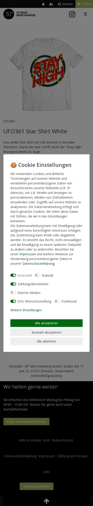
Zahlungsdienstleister (33, 284)
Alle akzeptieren (46, 323)
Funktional (69, 301)
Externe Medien (29, 292)
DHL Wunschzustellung (34, 301)
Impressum (27, 254)
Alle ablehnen (46, 341)
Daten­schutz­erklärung (38, 263)
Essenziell (25, 275)
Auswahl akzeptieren (47, 332)
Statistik (47, 275)
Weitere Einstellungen (26, 310)
